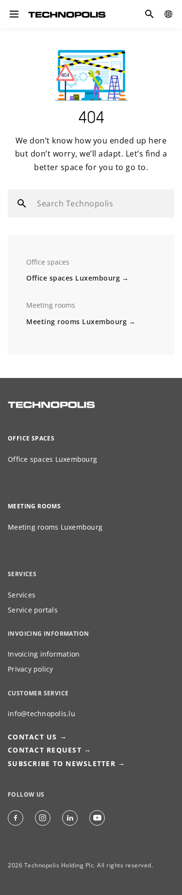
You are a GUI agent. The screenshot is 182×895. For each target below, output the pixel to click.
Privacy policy (30, 669)
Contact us (32, 736)
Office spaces (31, 438)
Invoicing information (44, 654)
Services (21, 594)
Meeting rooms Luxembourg (76, 321)
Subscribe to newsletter (62, 763)
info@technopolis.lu (41, 713)
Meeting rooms (34, 506)
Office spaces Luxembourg (73, 278)
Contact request (45, 749)
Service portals (33, 609)
